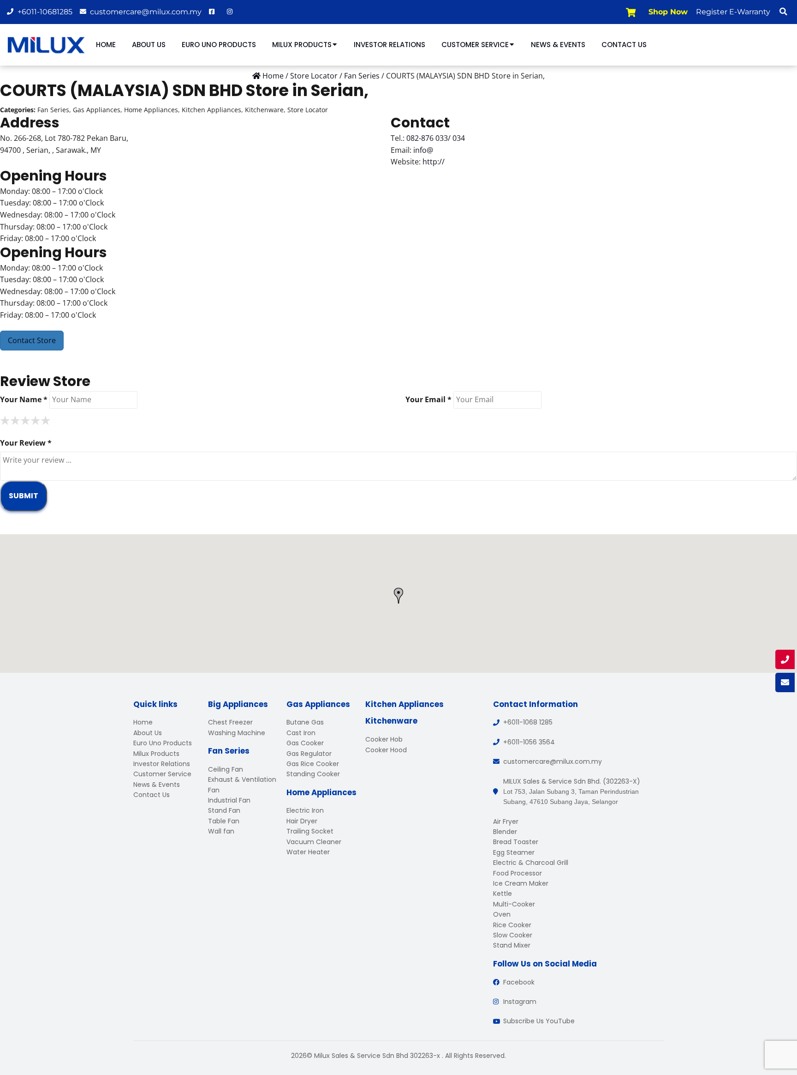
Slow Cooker (512, 935)
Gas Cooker (305, 743)
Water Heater (308, 852)
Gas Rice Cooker (312, 763)
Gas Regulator (309, 753)
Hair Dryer (301, 821)
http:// (433, 162)
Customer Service (475, 44)
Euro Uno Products (219, 44)
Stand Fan (224, 810)
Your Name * (24, 399)
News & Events (558, 44)
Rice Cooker (512, 925)
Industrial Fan (229, 800)
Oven (502, 914)
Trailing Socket (309, 831)
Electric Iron (305, 810)
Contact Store (32, 340)
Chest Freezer (230, 722)
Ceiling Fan (225, 769)
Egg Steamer (514, 852)
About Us (149, 44)
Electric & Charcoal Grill (530, 862)
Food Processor (517, 873)
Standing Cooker (313, 774)
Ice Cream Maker (520, 883)
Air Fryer (505, 821)
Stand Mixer (511, 945)
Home (106, 44)
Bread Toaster (515, 841)
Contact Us (624, 44)
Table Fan (223, 821)
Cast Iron (300, 732)
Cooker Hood (386, 750)
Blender (505, 831)
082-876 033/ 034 (435, 138)
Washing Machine (236, 732)
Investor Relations (389, 44)
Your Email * (428, 399)
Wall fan (221, 831)
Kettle (502, 893)
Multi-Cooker (514, 904)
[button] (783, 11)
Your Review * (26, 443)
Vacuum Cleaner (313, 841)
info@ (423, 150)
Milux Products (302, 44)
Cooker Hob (384, 739)
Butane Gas (305, 722)
